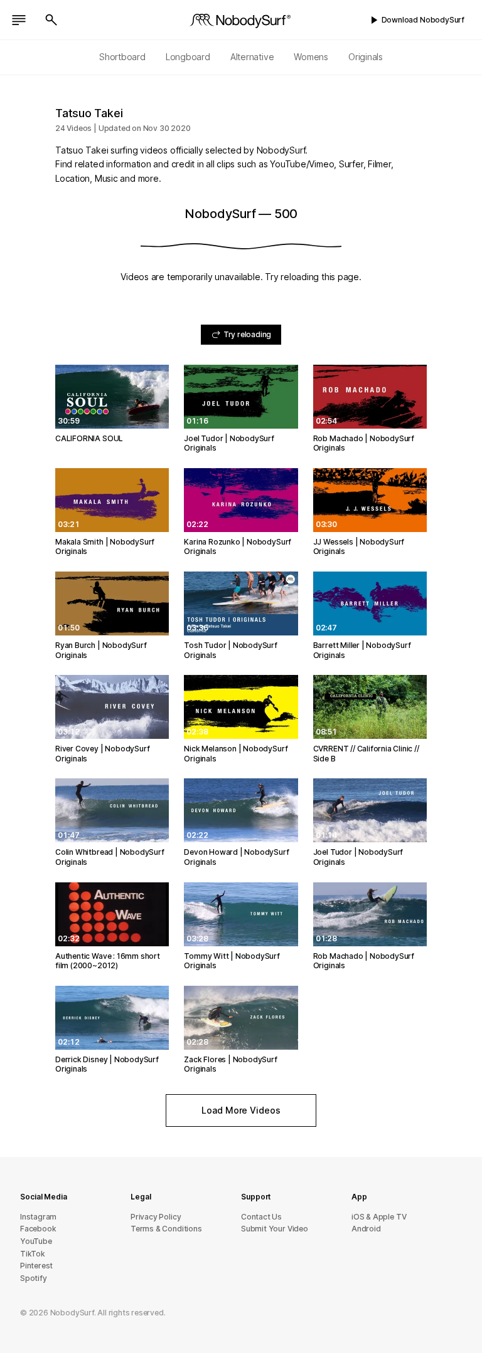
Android (366, 1228)
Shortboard (122, 56)
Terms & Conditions (166, 1228)
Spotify (33, 1278)
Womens (311, 56)
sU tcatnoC (261, 1216)
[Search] (51, 20)
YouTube (36, 1241)
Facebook (38, 1228)
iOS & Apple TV (378, 1216)
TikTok (32, 1253)
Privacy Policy (156, 1216)
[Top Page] (241, 20)
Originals (365, 56)
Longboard (188, 56)
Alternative (252, 56)
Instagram (38, 1216)
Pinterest (36, 1265)
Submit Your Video (274, 1228)
